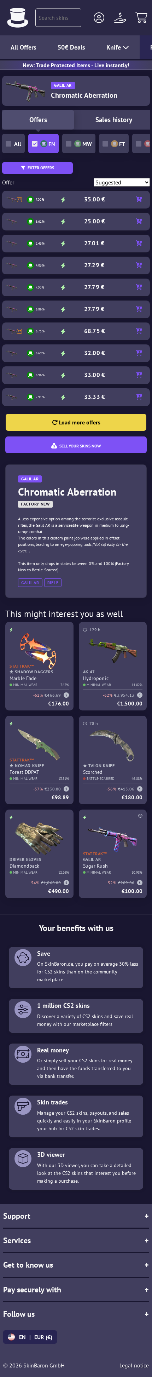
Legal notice (134, 1365)
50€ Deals (71, 47)
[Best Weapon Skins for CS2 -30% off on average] (17, 17)
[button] (99, 17)
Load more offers (79, 422)
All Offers (23, 47)
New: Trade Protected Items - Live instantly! (76, 65)
